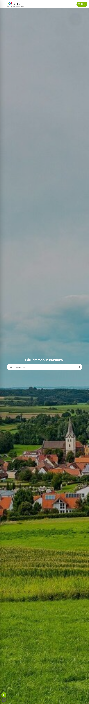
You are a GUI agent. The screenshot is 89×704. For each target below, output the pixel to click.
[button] (81, 4)
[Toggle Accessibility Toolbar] (4, 695)
